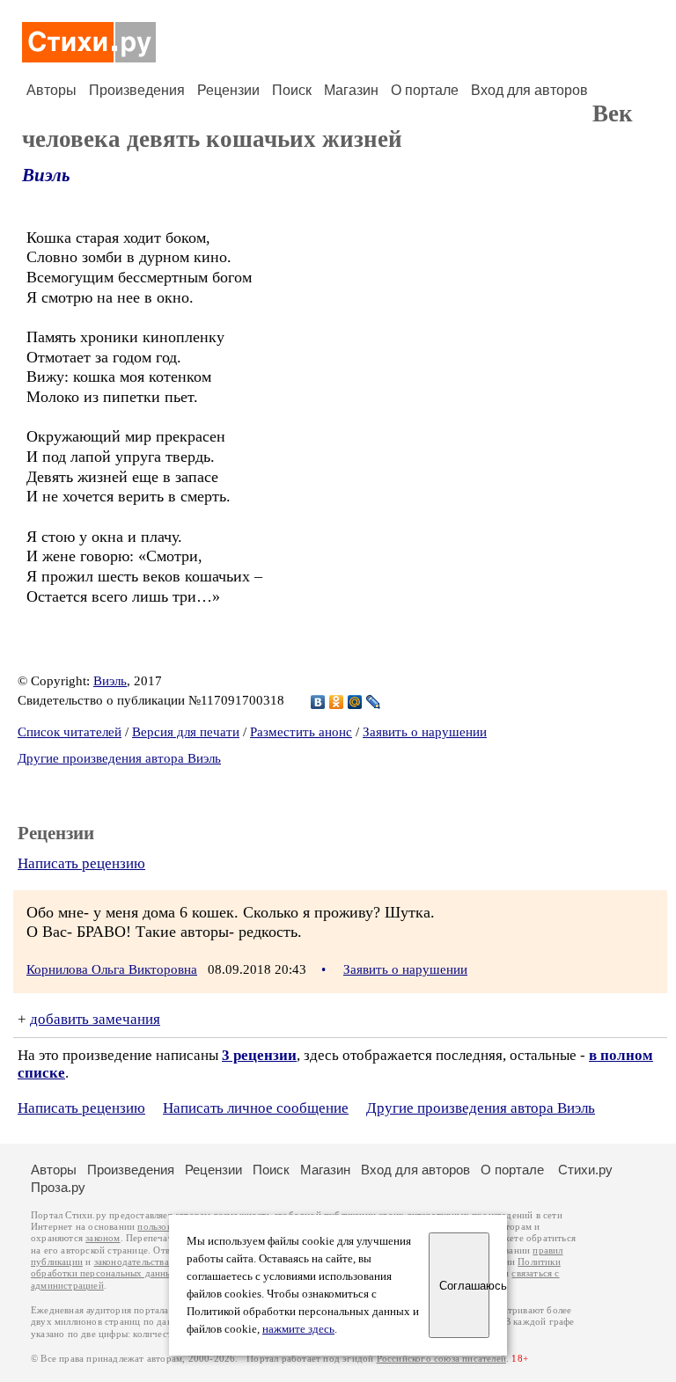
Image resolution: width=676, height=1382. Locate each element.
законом (102, 1238)
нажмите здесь (298, 1329)
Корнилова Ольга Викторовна (111, 969)
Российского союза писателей (441, 1359)
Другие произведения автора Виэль (119, 758)
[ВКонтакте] (318, 702)
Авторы (51, 90)
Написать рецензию (81, 863)
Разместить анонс (301, 732)
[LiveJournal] (373, 702)
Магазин (351, 90)
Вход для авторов (529, 90)
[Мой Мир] (355, 702)
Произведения (137, 90)
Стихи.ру (585, 1169)
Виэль (46, 175)
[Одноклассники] (336, 702)
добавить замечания (95, 1019)
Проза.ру (58, 1187)
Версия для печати (185, 732)
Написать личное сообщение (256, 1108)
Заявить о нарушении (425, 732)
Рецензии (228, 90)
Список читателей (69, 732)
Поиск (292, 90)
